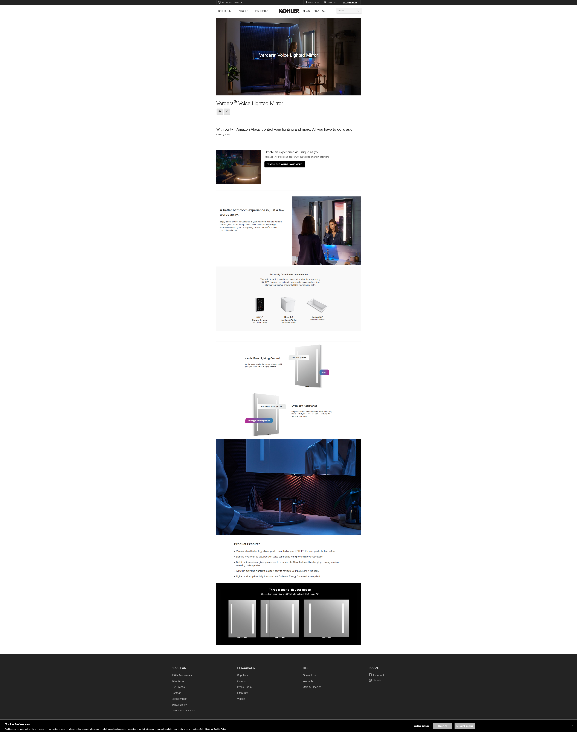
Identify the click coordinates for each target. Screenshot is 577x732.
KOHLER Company (230, 2)
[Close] (572, 725)
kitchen (243, 10)
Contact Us (331, 2)
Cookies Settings (421, 725)
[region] (288, 725)
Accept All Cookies (464, 725)
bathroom (224, 10)
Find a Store (313, 2)
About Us (319, 10)
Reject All (442, 725)
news (306, 10)
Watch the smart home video (284, 164)
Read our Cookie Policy (215, 729)
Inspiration (262, 10)
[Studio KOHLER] (350, 2)
